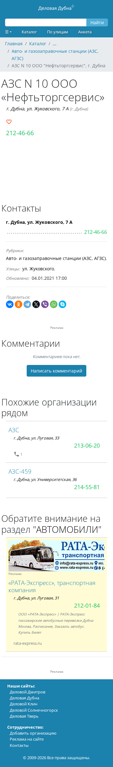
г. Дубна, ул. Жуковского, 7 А (37, 109)
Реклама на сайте (27, 739)
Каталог (29, 32)
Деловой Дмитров (27, 692)
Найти (97, 22)
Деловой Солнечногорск (34, 710)
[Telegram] (27, 304)
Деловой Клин (23, 704)
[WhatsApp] (53, 304)
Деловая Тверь (24, 716)
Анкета (85, 32)
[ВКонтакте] (9, 304)
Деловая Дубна (24, 698)
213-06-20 (87, 445)
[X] (36, 304)
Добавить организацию (33, 733)
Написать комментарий (56, 371)
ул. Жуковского (38, 269)
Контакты (19, 745)
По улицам (57, 32)
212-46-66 (20, 133)
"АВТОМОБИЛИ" (67, 529)
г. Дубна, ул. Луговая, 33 (36, 438)
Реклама (15, 574)
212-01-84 (87, 605)
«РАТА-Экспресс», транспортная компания (51, 586)
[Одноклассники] (18, 304)
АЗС (13, 430)
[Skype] (62, 304)
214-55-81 (87, 487)
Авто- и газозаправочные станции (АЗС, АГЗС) (56, 258)
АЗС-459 (19, 471)
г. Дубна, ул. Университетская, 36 (45, 479)
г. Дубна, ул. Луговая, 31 (36, 598)
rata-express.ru (27, 643)
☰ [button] (7, 32)
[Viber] (45, 304)
